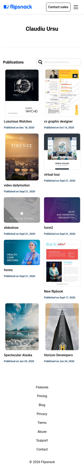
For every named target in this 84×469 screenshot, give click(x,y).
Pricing (42, 396)
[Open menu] (75, 7)
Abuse (42, 432)
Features (42, 387)
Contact (42, 449)
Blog (42, 405)
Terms (42, 423)
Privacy (42, 414)
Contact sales (58, 7)
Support (42, 440)
